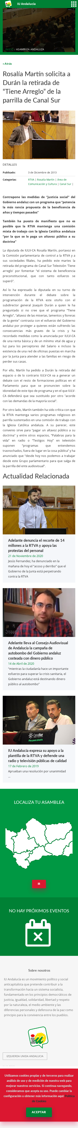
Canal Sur (65, 184)
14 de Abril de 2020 (21, 664)
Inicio (9, 49)
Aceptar (39, 1112)
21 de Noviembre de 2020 (25, 556)
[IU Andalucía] (8, 4)
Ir (39, 884)
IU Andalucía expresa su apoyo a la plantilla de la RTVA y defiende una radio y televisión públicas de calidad (37, 756)
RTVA (31, 179)
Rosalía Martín (45, 179)
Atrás (8, 63)
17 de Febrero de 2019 (23, 766)
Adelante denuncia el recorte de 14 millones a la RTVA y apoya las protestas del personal (36, 546)
